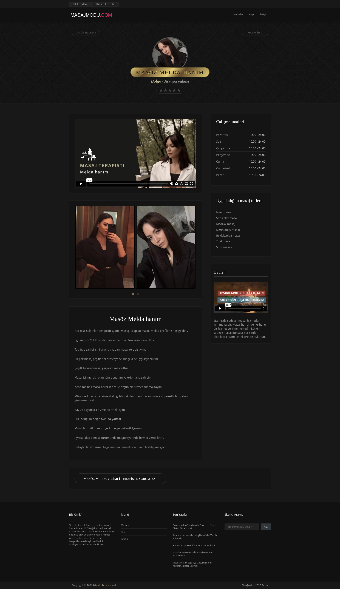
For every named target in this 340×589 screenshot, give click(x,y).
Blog (251, 14)
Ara (266, 526)
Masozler (238, 14)
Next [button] (196, 247)
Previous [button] (74, 247)
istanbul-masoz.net (104, 585)
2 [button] (138, 294)
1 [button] (133, 294)
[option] (105, 247)
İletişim (263, 14)
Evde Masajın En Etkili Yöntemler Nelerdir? (195, 545)
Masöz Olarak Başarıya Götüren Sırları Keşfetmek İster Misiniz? (192, 564)
